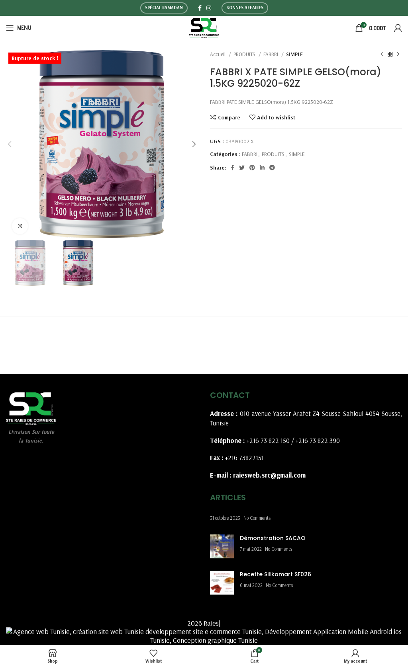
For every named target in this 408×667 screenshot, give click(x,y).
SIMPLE (294, 54)
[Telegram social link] (272, 167)
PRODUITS (245, 54)
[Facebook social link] (200, 8)
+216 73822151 (244, 457)
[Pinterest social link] (252, 167)
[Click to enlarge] (20, 226)
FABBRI (271, 54)
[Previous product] (382, 55)
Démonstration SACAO (273, 538)
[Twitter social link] (242, 167)
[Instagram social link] (209, 8)
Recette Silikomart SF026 (275, 574)
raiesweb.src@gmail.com (269, 475)
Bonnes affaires (244, 7)
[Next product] (398, 55)
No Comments (257, 518)
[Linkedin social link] (262, 167)
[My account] (398, 28)
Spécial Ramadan (164, 7)
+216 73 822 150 (268, 440)
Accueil (218, 54)
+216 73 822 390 (318, 440)
